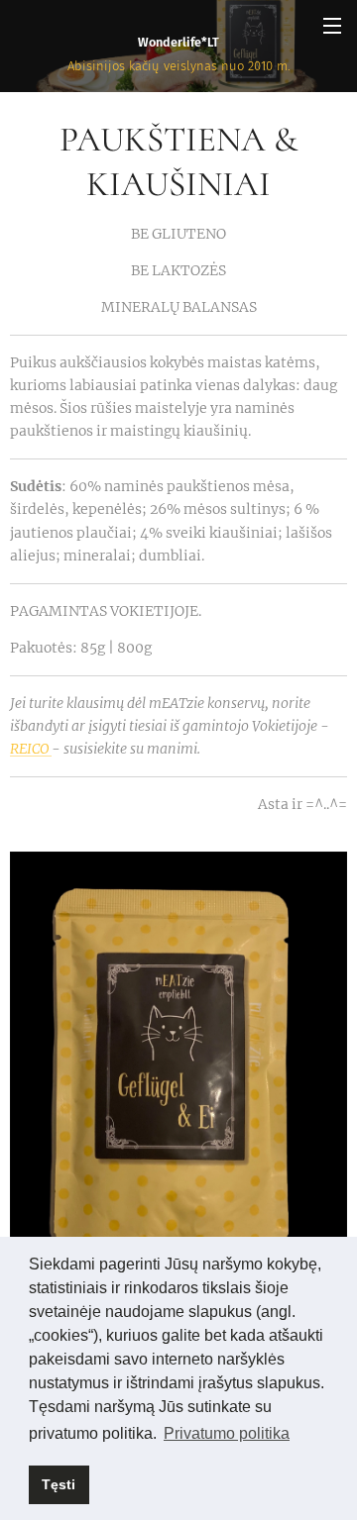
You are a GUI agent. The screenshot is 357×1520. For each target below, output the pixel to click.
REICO (31, 749)
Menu (332, 25)
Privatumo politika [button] (227, 1433)
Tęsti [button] (58, 1484)
